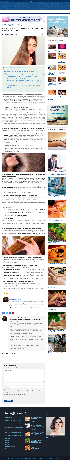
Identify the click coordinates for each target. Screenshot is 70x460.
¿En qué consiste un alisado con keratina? (17, 73)
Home (5, 24)
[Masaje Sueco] (62, 92)
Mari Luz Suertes (11, 91)
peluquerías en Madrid (32, 102)
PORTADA (3, 11)
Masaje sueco (61, 96)
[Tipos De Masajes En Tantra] (62, 46)
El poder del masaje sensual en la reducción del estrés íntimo (56, 286)
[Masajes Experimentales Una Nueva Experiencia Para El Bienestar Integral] (27, 434)
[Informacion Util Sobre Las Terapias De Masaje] (52, 92)
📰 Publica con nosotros (21, 1)
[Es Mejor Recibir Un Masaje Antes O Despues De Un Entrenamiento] (52, 67)
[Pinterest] (13, 313)
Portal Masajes (10, 458)
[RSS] (69, 1)
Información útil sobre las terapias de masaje (52, 98)
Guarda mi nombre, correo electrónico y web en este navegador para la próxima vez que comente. (23, 391)
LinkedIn (19, 307)
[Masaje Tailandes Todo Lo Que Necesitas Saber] (62, 56)
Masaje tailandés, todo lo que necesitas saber (61, 61)
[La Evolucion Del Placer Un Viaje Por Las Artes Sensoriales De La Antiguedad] (27, 447)
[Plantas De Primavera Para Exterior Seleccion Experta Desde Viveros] (27, 440)
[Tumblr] (67, 1)
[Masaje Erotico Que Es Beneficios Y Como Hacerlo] (62, 67)
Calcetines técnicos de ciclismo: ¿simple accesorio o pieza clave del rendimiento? (56, 353)
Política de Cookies (43, 458)
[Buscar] (69, 6)
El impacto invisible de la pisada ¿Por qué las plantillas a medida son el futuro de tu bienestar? (56, 197)
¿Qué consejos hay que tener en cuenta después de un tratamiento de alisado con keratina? (21, 77)
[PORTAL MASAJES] (10, 6)
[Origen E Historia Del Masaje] (52, 56)
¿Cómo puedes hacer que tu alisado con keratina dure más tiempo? (24, 86)
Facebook (33, 307)
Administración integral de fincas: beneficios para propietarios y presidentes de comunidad (57, 174)
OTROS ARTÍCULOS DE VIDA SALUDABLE (36, 429)
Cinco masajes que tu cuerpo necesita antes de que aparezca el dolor (56, 309)
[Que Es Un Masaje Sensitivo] (52, 46)
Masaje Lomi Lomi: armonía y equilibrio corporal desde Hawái (56, 331)
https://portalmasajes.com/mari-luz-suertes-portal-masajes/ (24, 319)
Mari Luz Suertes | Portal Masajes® (18, 317)
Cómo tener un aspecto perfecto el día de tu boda (55, 437)
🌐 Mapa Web (29, 1)
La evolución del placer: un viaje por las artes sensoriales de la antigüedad (57, 264)
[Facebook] (65, 1)
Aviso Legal (37, 458)
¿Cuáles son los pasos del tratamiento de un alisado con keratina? (25, 75)
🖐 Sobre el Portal (13, 1)
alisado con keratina (8, 109)
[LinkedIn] (10, 313)
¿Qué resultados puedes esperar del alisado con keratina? (22, 80)
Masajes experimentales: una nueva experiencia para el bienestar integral (55, 219)
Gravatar (25, 307)
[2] (38, 34)
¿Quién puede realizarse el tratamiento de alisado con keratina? (24, 82)
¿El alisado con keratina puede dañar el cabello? (20, 89)
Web (29, 307)
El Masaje (60, 83)
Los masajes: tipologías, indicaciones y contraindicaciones (55, 151)
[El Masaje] (62, 79)
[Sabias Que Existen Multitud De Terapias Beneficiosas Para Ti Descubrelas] (52, 79)
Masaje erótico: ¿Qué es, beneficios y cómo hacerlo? (62, 72)
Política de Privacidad (51, 458)
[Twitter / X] (66, 1)
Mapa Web (33, 458)
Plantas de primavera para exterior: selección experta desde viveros (57, 242)
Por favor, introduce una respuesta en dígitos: (14, 394)
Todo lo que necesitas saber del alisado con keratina (19, 71)
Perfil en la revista (13, 307)
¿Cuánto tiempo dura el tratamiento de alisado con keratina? (23, 84)
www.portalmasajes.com (14, 434)
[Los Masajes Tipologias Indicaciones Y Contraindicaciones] (27, 419)
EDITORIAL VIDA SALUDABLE (14, 24)
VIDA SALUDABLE (10, 11)
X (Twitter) (39, 307)
